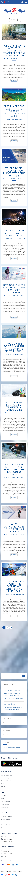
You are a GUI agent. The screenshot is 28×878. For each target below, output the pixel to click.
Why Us (3, 786)
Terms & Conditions (6, 871)
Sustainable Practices (6, 781)
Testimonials (4, 783)
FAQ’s (2, 798)
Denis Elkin (20, 58)
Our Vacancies (4, 827)
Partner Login (4, 822)
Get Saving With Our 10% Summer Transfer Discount (14, 289)
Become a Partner (5, 819)
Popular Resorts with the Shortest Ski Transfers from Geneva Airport (14, 50)
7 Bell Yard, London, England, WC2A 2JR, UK (13, 836)
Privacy (14, 871)
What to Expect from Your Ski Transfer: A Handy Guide (14, 406)
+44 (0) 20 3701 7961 (8, 839)
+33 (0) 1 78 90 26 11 (8, 853)
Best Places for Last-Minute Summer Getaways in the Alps (14, 111)
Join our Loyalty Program (7, 775)
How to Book (4, 795)
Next (11, 627)
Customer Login (5, 804)
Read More (14, 80)
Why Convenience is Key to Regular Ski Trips (14, 528)
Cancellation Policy (6, 801)
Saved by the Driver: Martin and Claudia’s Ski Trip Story (14, 347)
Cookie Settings (5, 807)
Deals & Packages (5, 778)
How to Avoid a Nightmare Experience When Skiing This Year (14, 586)
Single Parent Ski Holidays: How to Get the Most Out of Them (14, 469)
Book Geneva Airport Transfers (12, 747)
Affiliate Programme (6, 816)
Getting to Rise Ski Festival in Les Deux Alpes (14, 233)
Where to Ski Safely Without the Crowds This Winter (14, 172)
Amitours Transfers (6, 825)
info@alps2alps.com (8, 841)
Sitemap (20, 871)
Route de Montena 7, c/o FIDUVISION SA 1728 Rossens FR (13, 850)
